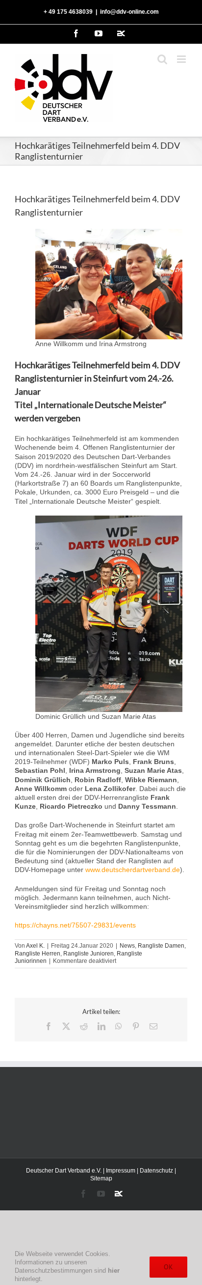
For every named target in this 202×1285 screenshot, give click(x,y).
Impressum (120, 1170)
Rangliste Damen (161, 945)
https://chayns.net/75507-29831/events (75, 925)
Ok (168, 1266)
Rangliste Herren (37, 953)
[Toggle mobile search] (162, 59)
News (127, 945)
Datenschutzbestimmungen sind (67, 1270)
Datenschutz (156, 1170)
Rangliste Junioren (88, 953)
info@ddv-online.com (129, 11)
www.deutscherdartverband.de (132, 870)
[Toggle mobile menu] (182, 59)
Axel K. (35, 945)
